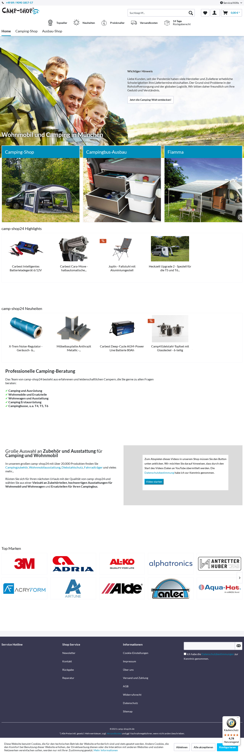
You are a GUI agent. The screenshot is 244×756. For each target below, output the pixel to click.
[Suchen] (191, 13)
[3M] (24, 564)
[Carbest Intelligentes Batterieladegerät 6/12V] (26, 248)
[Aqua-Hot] (219, 588)
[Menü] (238, 718)
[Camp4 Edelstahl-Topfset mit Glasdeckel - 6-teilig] (170, 328)
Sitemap (127, 711)
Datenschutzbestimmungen (217, 654)
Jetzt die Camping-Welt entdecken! (150, 99)
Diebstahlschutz (72, 467)
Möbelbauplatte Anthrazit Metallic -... (74, 348)
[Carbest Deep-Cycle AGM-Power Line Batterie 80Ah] (122, 328)
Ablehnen (182, 747)
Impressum (129, 661)
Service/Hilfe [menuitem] (231, 2)
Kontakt (67, 661)
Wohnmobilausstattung (44, 467)
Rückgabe (68, 669)
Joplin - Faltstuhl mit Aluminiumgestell (122, 268)
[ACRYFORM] (24, 588)
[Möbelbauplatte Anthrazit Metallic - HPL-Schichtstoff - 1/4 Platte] (74, 328)
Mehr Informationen (106, 750)
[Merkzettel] (205, 13)
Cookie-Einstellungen (135, 653)
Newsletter (68, 653)
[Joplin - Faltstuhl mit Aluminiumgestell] (122, 248)
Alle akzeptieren (203, 747)
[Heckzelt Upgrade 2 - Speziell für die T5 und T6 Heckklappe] (170, 248)
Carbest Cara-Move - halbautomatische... (74, 268)
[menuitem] (161, 13)
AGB (125, 686)
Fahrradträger (93, 467)
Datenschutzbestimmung (159, 472)
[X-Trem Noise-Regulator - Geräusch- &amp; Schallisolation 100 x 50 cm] (26, 328)
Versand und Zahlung (135, 677)
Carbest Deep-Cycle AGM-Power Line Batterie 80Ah (122, 348)
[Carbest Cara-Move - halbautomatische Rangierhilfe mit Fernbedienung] (74, 248)
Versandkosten (114, 733)
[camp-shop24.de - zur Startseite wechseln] (31, 11)
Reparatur (68, 677)
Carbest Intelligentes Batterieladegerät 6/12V (26, 268)
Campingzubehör (16, 467)
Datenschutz (130, 703)
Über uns (128, 669)
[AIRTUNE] (73, 588)
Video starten (154, 481)
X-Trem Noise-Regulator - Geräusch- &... (26, 348)
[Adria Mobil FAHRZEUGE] (73, 564)
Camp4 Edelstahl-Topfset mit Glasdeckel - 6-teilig (170, 348)
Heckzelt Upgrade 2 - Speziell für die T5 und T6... (170, 268)
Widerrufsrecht (132, 694)
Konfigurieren (227, 747)
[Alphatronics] (171, 564)
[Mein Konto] (215, 13)
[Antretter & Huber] (219, 564)
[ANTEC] (171, 588)
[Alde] (122, 588)
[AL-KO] (122, 564)
